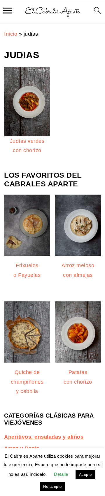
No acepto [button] (52, 486)
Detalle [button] (61, 474)
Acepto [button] (85, 474)
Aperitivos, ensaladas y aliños (43, 437)
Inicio (10, 34)
